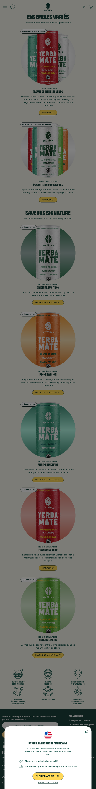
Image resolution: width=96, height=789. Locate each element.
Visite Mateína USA (48, 776)
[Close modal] (87, 730)
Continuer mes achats (48, 782)
